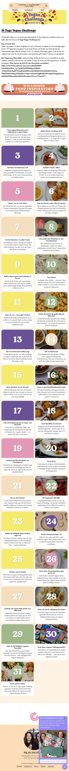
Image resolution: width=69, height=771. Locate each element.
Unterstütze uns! (28, 766)
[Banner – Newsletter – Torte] (34, 89)
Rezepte (15, 10)
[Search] (11, 6)
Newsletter (19, 766)
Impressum (43, 766)
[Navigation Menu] (46, 5)
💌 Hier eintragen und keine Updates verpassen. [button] (53, 761)
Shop (42, 10)
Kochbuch (29, 10)
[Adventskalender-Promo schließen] (65, 767)
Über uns (36, 766)
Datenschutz (51, 766)
